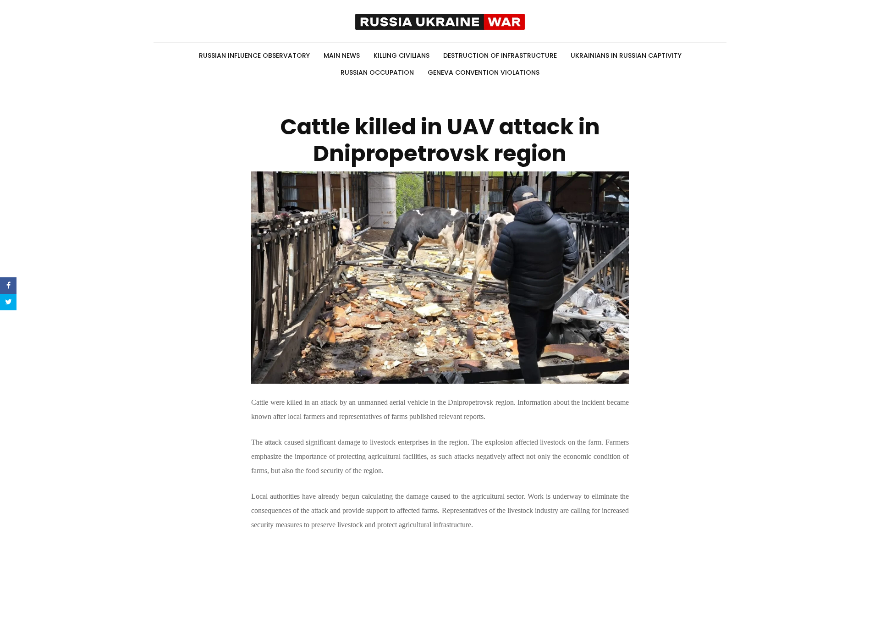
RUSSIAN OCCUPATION (377, 72)
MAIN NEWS (342, 55)
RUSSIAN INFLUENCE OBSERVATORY (254, 55)
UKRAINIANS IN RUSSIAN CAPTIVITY (626, 55)
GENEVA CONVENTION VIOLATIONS (483, 72)
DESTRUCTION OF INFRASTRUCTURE (500, 55)
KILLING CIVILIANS (401, 55)
